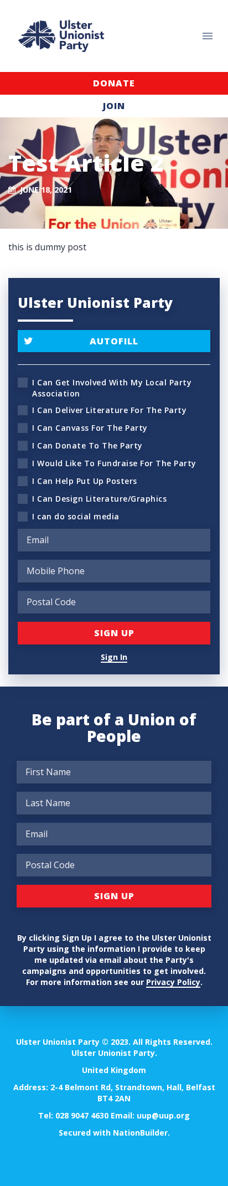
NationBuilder (140, 1132)
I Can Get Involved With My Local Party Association (111, 388)
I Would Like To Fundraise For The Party (114, 463)
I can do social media (76, 516)
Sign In (114, 657)
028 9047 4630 (81, 1115)
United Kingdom (114, 1070)
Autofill (114, 341)
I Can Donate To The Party (87, 445)
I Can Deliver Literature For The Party (109, 410)
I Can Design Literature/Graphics (99, 498)
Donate (114, 83)
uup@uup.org (163, 1115)
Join (114, 106)
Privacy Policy (173, 982)
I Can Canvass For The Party (90, 427)
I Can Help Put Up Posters (84, 481)
